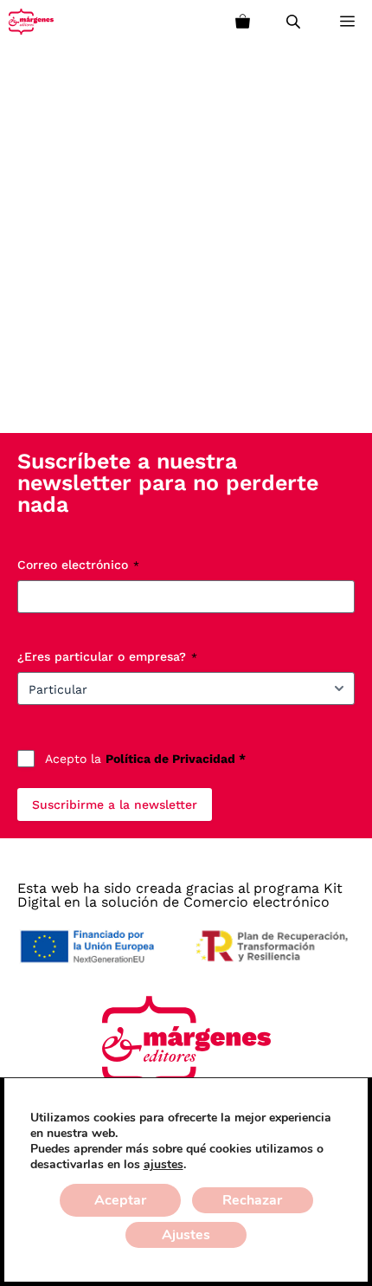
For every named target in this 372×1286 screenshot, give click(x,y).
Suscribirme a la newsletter (114, 804)
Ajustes (186, 1234)
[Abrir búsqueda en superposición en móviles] (295, 21)
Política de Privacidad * (176, 759)
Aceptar (120, 1200)
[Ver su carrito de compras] (242, 21)
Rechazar (252, 1200)
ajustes (163, 1165)
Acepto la (145, 759)
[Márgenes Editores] (31, 21)
